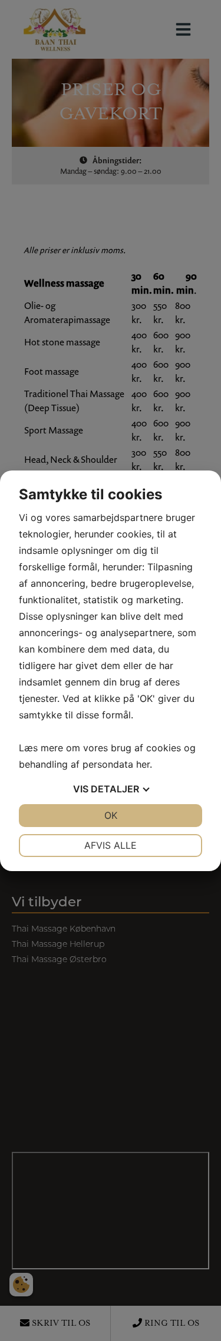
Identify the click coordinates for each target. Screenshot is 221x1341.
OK (110, 815)
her (143, 764)
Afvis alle (110, 845)
